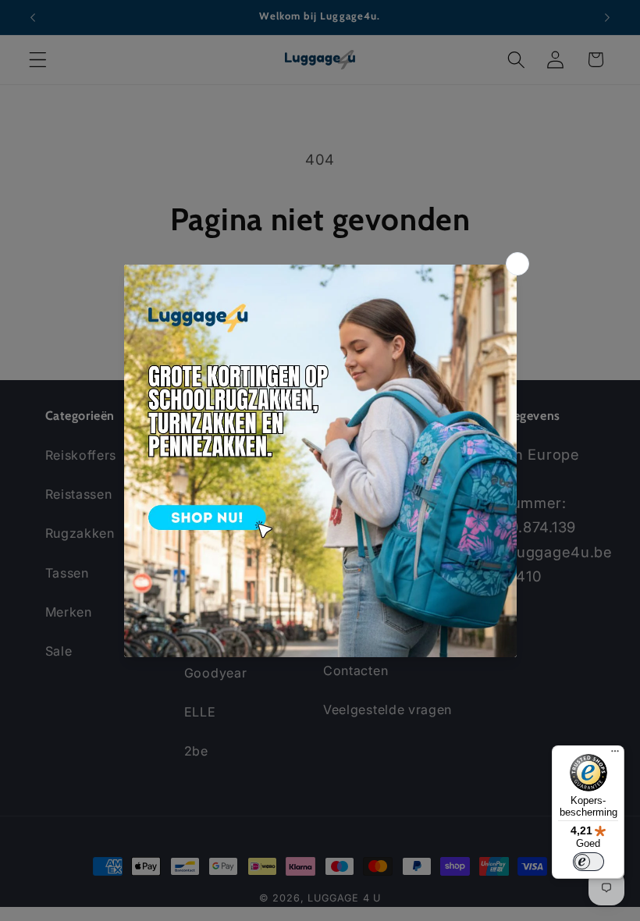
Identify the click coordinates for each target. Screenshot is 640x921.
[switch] (588, 861)
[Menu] (615, 754)
